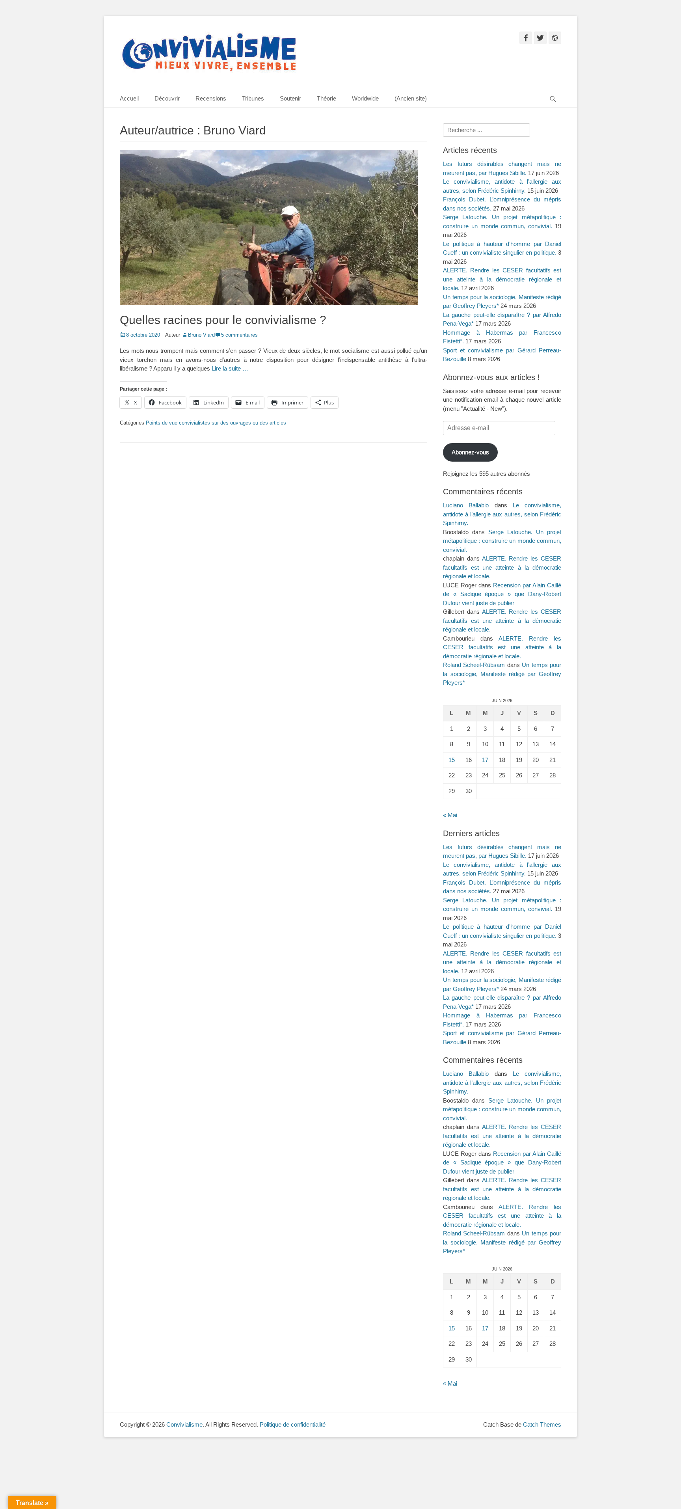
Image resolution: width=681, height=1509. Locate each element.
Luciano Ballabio (466, 505)
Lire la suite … (230, 368)
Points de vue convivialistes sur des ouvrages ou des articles (216, 423)
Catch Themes (542, 1424)
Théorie (326, 98)
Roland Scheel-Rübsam (474, 664)
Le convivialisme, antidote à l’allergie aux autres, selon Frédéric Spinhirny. (502, 514)
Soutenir (290, 98)
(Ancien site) (410, 98)
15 (451, 759)
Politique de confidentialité (293, 1424)
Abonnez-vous (470, 452)
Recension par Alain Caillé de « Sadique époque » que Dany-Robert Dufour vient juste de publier (502, 594)
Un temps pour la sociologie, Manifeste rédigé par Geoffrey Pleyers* (502, 673)
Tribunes (253, 98)
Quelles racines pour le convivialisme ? (223, 319)
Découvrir (167, 98)
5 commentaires (239, 335)
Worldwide (365, 98)
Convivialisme (184, 1424)
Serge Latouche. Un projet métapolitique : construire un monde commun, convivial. (502, 541)
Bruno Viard (201, 335)
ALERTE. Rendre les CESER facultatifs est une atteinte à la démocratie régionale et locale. (502, 279)
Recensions (210, 98)
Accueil (129, 98)
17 (485, 759)
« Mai (450, 815)
